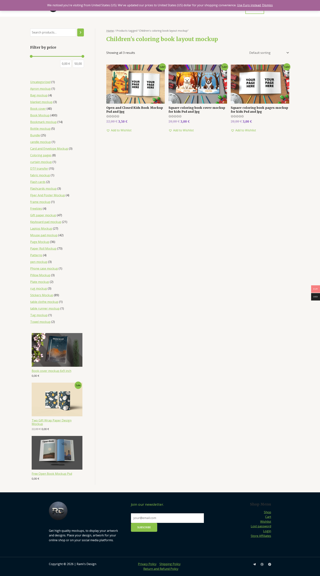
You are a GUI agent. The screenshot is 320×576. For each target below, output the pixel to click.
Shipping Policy (170, 564)
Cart (268, 517)
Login (267, 531)
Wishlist (265, 522)
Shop (267, 512)
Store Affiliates (261, 536)
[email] (254, 564)
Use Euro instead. (249, 5)
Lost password (261, 526)
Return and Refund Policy (160, 569)
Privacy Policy (147, 564)
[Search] (80, 32)
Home (110, 30)
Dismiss (267, 5)
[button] (118, 130)
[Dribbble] (262, 564)
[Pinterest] (269, 564)
